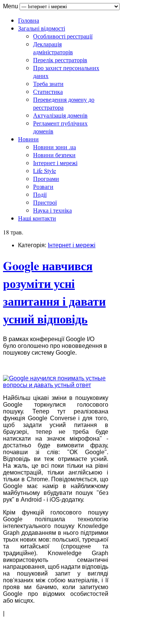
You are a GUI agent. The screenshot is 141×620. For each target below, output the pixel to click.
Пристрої (45, 202)
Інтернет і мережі (55, 163)
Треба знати (48, 83)
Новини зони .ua (54, 147)
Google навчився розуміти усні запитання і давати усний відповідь (54, 292)
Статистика (48, 91)
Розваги (43, 186)
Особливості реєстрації (62, 36)
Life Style (44, 171)
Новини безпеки (54, 155)
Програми (46, 178)
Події (40, 194)
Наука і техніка (52, 210)
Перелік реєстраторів (60, 60)
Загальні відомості (41, 28)
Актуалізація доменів (60, 115)
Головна (28, 20)
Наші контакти (37, 218)
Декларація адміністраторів (53, 48)
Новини (28, 139)
